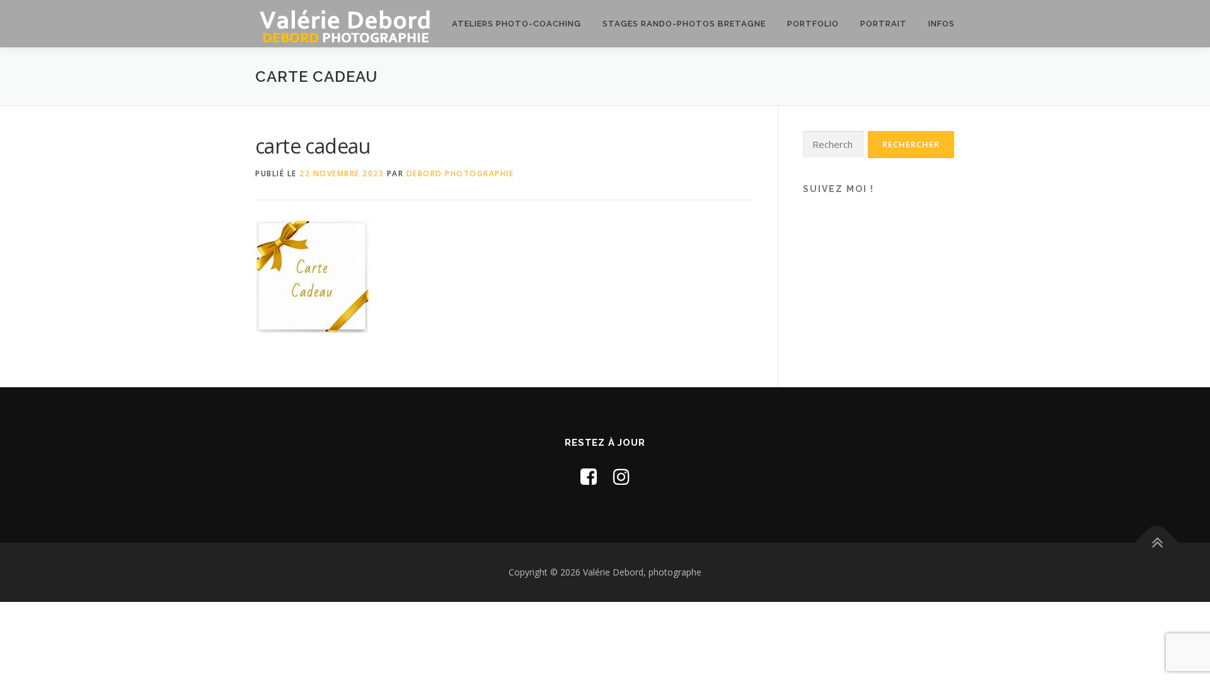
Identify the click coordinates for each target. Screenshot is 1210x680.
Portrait (883, 23)
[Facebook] (588, 476)
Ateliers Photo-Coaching (516, 23)
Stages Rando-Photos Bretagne (684, 23)
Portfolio (813, 23)
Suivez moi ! (838, 189)
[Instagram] (621, 476)
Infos (941, 23)
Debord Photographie (460, 173)
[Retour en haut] (1156, 543)
